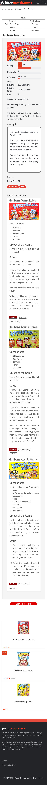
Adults (12, 27)
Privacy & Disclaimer (8, 765)
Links (35, 27)
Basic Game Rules (12, 24)
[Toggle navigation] (38, 3)
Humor (22, 186)
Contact (4, 760)
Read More (13, 317)
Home (4, 9)
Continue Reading (23, 604)
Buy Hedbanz (35, 21)
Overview (12, 21)
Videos (35, 24)
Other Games (35, 30)
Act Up (12, 30)
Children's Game (13, 186)
